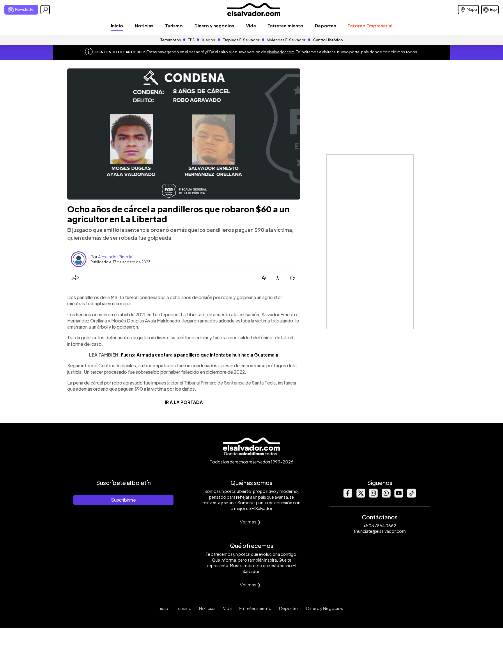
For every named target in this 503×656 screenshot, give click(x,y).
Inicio (117, 25)
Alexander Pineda (115, 256)
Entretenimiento (285, 25)
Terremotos (170, 40)
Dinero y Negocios (324, 608)
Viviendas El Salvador (286, 40)
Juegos (208, 40)
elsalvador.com (281, 52)
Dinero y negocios (214, 25)
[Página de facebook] (347, 496)
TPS (191, 40)
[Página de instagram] (373, 496)
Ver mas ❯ (250, 521)
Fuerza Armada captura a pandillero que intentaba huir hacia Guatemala (199, 354)
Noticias (144, 25)
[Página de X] (360, 496)
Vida (251, 25)
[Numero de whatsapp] (386, 496)
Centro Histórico (328, 40)
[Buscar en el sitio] (45, 9)
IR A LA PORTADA (184, 402)
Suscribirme (123, 500)
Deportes (325, 25)
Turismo (174, 25)
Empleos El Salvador (241, 40)
